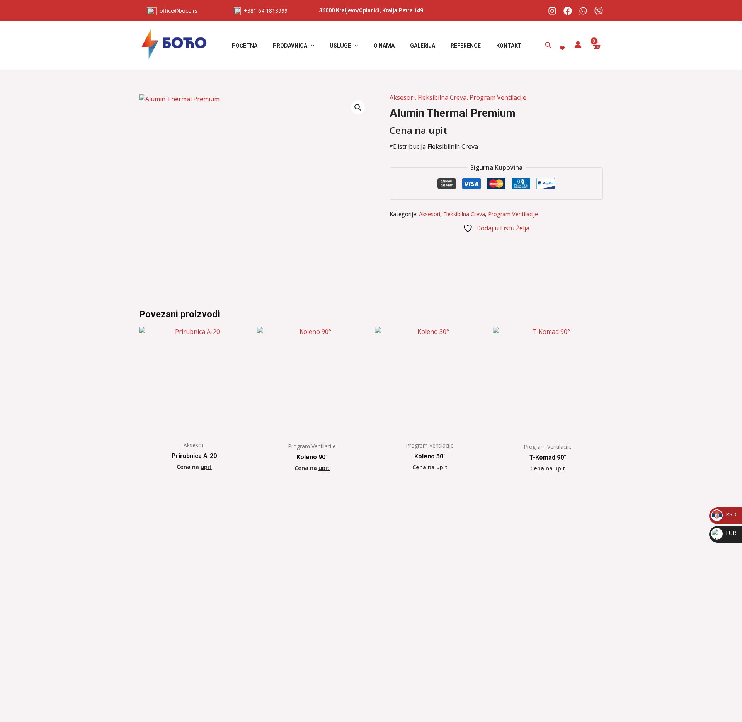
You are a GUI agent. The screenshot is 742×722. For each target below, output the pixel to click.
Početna (244, 46)
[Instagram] (552, 11)
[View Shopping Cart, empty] (596, 45)
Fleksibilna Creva (442, 97)
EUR (724, 532)
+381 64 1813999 (264, 10)
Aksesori (402, 97)
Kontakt (509, 46)
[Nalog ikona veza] (578, 44)
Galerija (422, 46)
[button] (310, 46)
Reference (466, 46)
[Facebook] (567, 11)
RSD (725, 514)
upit (206, 466)
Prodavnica (290, 46)
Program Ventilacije (498, 97)
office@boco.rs (178, 10)
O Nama (384, 46)
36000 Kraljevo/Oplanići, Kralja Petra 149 (371, 10)
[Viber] (598, 11)
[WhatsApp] (583, 11)
